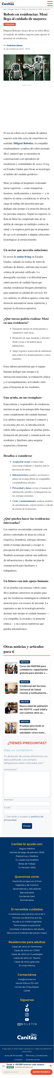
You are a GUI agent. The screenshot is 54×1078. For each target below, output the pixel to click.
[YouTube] (27, 1019)
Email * (7, 807)
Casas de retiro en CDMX (27, 950)
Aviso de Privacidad (13, 1055)
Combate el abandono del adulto (27, 929)
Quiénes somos (33, 1059)
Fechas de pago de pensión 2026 (27, 852)
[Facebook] (27, 1010)
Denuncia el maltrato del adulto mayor (27, 933)
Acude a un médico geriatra (27, 921)
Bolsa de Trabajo (27, 864)
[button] (50, 3)
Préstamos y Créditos (27, 856)
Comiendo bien (27, 896)
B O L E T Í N (29, 1024)
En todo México (27, 965)
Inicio (5, 9)
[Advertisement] (27, 107)
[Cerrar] (50, 1065)
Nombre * (9, 799)
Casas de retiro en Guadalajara (26, 954)
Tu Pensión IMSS (27, 867)
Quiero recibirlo (41, 1072)
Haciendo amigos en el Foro (27, 881)
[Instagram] (27, 1014)
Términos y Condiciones (36, 1055)
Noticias (10, 9)
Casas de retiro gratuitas (26, 962)
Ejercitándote (27, 892)
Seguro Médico (27, 848)
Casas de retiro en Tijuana (27, 958)
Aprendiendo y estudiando (27, 889)
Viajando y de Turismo (26, 885)
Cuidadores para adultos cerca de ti (27, 914)
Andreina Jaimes (14, 45)
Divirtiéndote (27, 900)
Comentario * (11, 769)
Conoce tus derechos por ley (27, 918)
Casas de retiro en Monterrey (27, 946)
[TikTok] (27, 1005)
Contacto (18, 1059)
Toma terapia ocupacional (27, 925)
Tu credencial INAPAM (26, 860)
